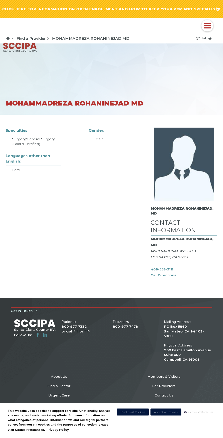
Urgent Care (59, 395)
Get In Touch (22, 311)
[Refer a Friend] (204, 38)
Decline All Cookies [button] (133, 412)
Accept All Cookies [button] (166, 412)
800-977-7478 (125, 326)
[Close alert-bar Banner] (218, 9)
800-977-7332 (74, 326)
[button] (198, 412)
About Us (59, 376)
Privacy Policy (57, 430)
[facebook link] (37, 335)
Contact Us (164, 395)
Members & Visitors (164, 376)
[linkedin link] (45, 335)
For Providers (164, 386)
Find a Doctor (59, 386)
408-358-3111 (162, 269)
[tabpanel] (112, 206)
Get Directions (163, 275)
